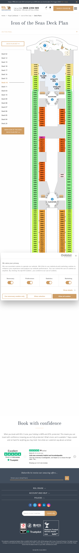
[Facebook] (30, 505)
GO (67, 478)
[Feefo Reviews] (51, 528)
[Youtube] (39, 505)
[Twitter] (35, 505)
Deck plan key (11, 44)
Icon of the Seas (26, 16)
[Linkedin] (44, 505)
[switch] (30, 282)
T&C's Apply (64, 2)
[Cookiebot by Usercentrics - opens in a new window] (63, 255)
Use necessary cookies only (14, 296)
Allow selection (39, 296)
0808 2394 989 (31, 7)
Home (3, 16)
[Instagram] (49, 505)
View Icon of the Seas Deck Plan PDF (13, 131)
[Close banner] (76, 255)
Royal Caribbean (13, 16)
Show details (68, 290)
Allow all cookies (64, 296)
